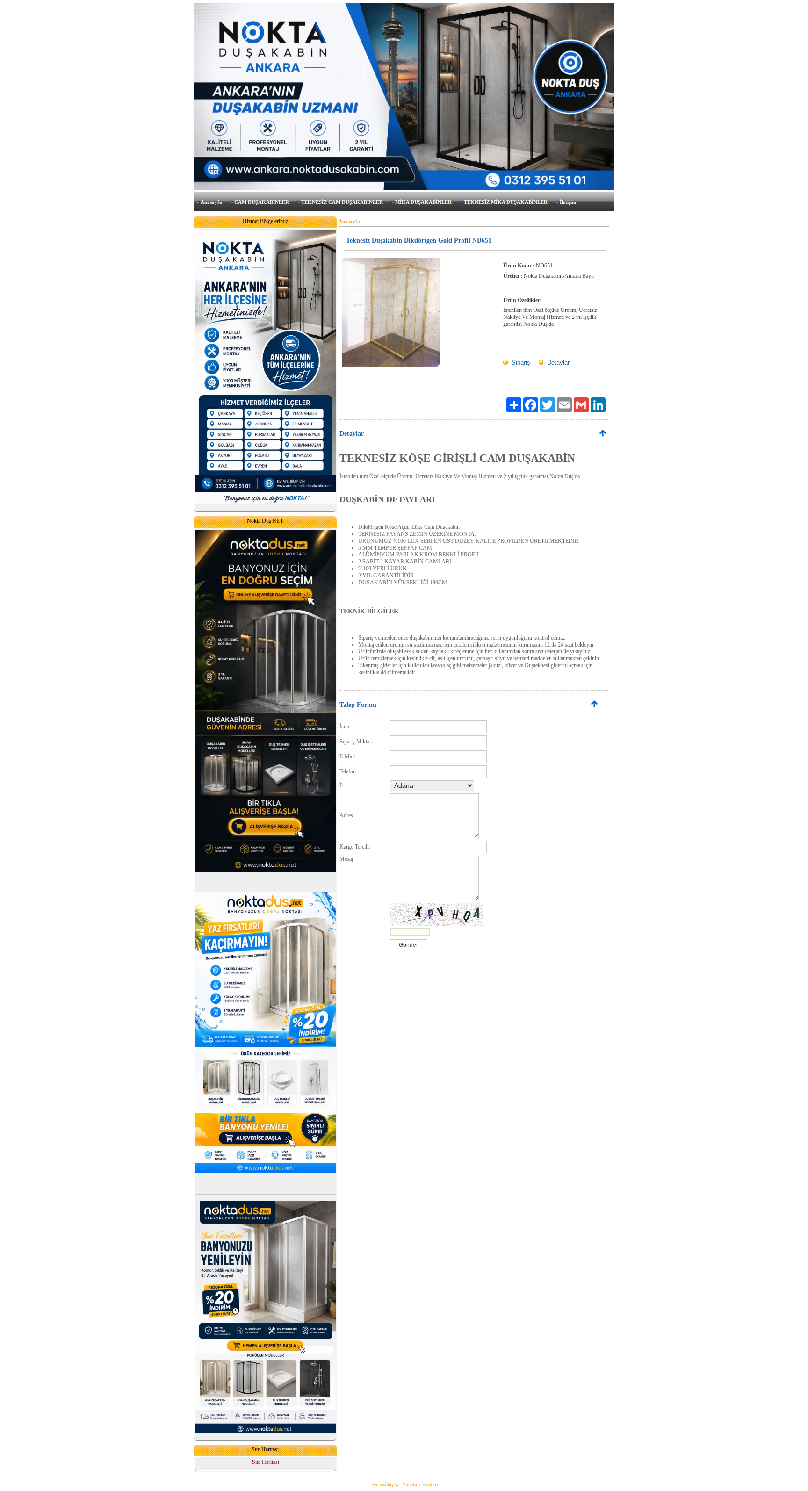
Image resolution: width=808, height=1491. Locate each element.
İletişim (568, 202)
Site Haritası (265, 1462)
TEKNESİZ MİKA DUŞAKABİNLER (506, 202)
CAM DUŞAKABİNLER (261, 202)
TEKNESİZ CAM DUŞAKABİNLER (342, 202)
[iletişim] (265, 502)
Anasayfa (211, 202)
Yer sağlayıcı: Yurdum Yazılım (404, 1484)
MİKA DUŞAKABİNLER (423, 202)
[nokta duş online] (265, 869)
